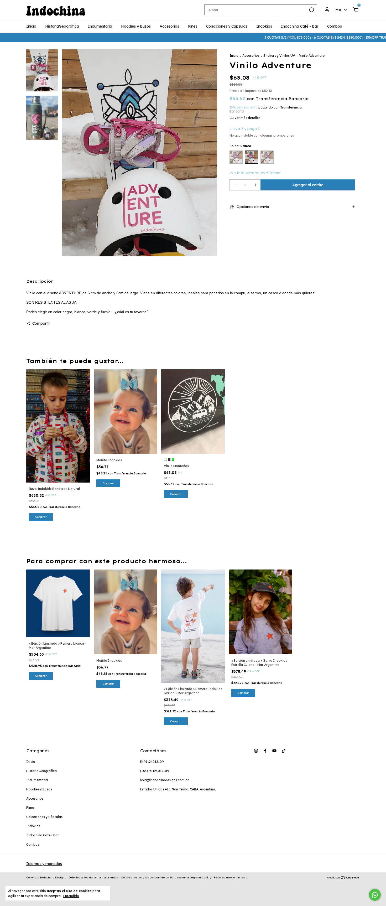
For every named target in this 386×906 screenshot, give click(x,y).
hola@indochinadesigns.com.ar (164, 780)
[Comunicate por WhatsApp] (375, 895)
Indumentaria (100, 26)
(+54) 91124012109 (154, 771)
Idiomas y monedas (44, 863)
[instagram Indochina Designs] (256, 751)
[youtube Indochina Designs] (274, 751)
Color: (240, 146)
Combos (334, 26)
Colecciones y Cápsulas (226, 26)
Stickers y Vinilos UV (279, 56)
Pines (192, 26)
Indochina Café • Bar (299, 26)
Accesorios (169, 26)
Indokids (264, 26)
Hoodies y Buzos (136, 26)
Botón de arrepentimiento (230, 877)
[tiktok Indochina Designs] (283, 751)
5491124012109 (152, 762)
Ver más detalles (247, 118)
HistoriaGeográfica (62, 26)
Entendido (71, 896)
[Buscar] (311, 10)
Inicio (31, 26)
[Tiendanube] (343, 878)
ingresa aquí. (199, 877)
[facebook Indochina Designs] (265, 751)
